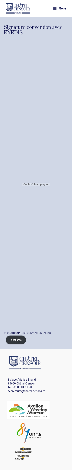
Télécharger (15, 339)
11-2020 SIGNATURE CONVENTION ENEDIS (27, 332)
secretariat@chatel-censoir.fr (26, 391)
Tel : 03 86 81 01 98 (20, 387)
